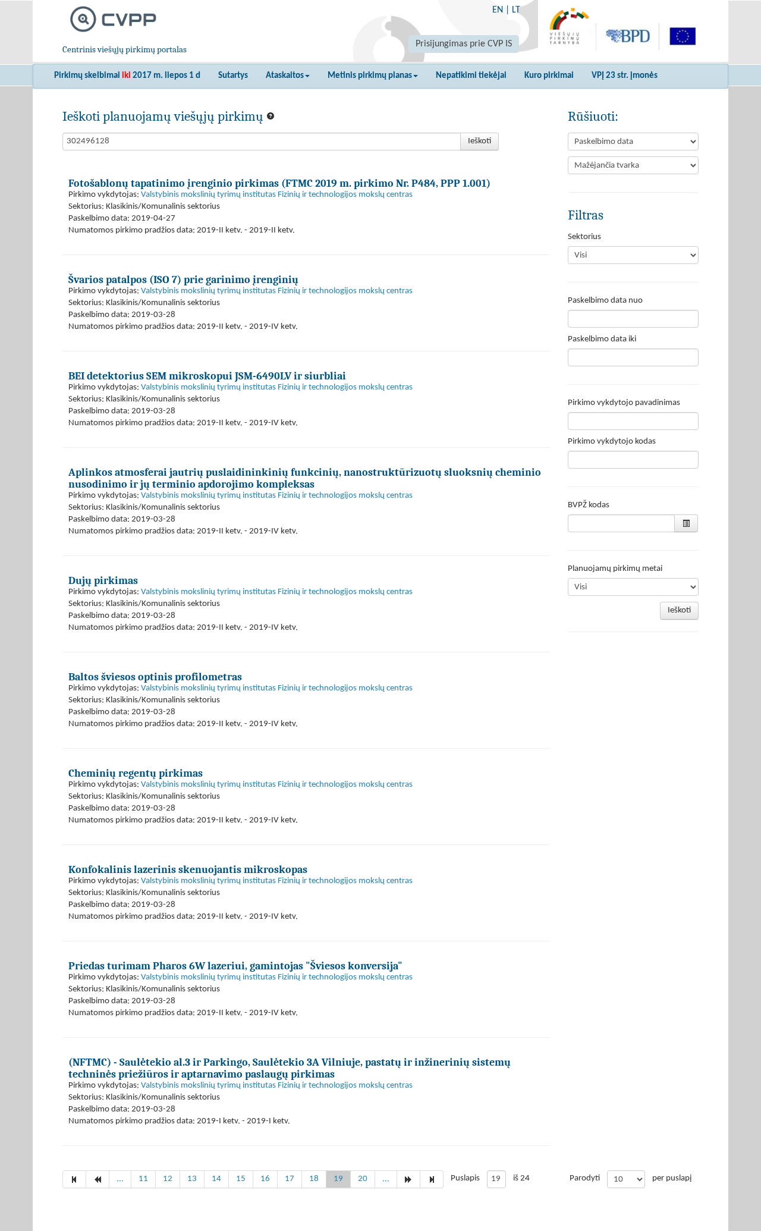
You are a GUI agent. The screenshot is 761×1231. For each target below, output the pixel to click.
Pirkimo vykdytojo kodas (612, 441)
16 (265, 1179)
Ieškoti (479, 141)
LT (516, 10)
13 (192, 1179)
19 (338, 1179)
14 (216, 1179)
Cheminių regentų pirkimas (135, 773)
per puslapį (671, 1178)
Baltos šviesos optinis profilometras (155, 677)
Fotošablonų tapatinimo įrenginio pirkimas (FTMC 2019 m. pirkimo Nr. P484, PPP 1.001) (279, 183)
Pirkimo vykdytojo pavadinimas (624, 402)
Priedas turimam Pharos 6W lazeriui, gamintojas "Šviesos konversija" (235, 966)
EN (497, 10)
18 (314, 1179)
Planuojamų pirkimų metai (615, 568)
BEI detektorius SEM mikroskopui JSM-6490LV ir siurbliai (207, 376)
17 (289, 1179)
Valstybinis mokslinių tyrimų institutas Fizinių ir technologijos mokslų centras (277, 194)
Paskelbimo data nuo (605, 300)
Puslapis (465, 1178)
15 (241, 1179)
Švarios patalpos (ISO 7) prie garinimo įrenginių (183, 279)
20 (362, 1179)
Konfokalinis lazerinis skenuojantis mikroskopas (187, 869)
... (120, 1179)
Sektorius (584, 237)
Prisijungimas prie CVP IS (464, 44)
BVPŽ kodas (588, 505)
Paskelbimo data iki (602, 339)
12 (167, 1179)
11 (143, 1179)
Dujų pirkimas (103, 580)
